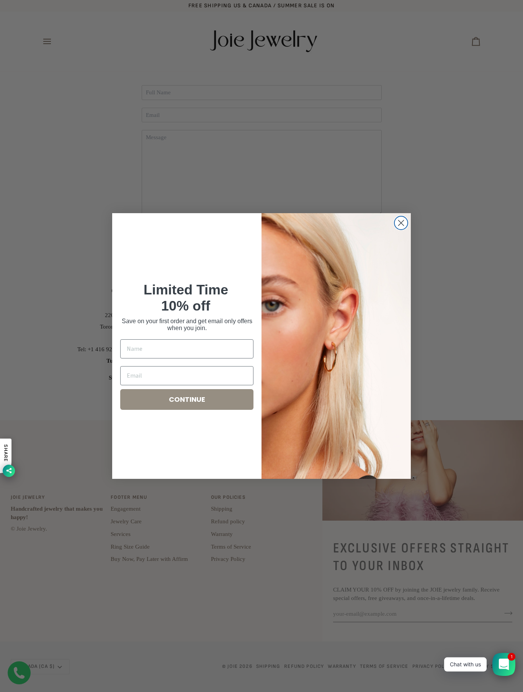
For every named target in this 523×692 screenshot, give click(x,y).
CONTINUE (187, 399)
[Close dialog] (401, 223)
